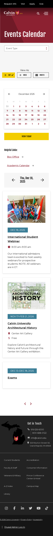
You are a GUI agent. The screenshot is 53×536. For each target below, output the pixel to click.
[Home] (13, 10)
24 (26, 119)
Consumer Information (37, 468)
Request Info (10, 4)
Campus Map (33, 486)
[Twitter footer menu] (30, 508)
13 (45, 111)
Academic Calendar (18, 165)
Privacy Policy (26, 519)
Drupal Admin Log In (14, 527)
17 (26, 115)
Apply (32, 4)
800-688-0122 (39, 433)
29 (13, 124)
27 (44, 119)
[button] (38, 13)
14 (7, 115)
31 (26, 124)
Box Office (13, 157)
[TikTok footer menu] (47, 508)
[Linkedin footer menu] (22, 508)
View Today (26, 136)
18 (32, 115)
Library (7, 494)
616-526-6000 (37, 429)
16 (20, 115)
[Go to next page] (44, 94)
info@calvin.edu (38, 438)
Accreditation (33, 460)
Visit (23, 4)
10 (26, 111)
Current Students (12, 460)
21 (7, 119)
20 (44, 115)
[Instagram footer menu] (6, 508)
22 (13, 119)
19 (38, 115)
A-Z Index (8, 486)
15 (13, 115)
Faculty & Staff (10, 468)
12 (38, 111)
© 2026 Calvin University (9, 519)
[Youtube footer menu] (38, 508)
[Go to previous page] (9, 94)
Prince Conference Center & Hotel (35, 477)
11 (32, 111)
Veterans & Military (12, 475)
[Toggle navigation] (46, 13)
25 (32, 119)
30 (19, 124)
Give (41, 4)
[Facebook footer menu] (14, 508)
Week (25, 75)
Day (9, 75)
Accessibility (38, 519)
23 (20, 119)
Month (41, 75)
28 (7, 124)
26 (38, 119)
